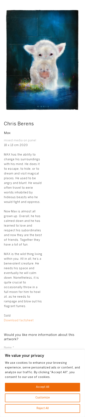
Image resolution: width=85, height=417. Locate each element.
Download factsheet (19, 320)
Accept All (42, 387)
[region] (42, 383)
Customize (42, 397)
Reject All (43, 408)
